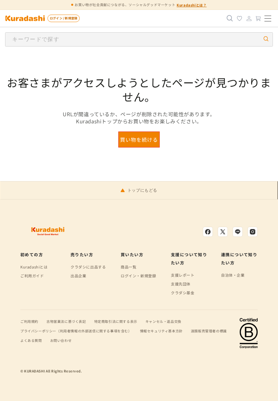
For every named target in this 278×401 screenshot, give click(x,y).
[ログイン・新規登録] (249, 18)
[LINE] (238, 232)
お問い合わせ (61, 340)
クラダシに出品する (88, 266)
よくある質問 (31, 340)
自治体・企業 (233, 275)
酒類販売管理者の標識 (209, 330)
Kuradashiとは (34, 266)
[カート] (258, 18)
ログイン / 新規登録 (63, 18)
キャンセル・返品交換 (163, 321)
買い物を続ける (139, 139)
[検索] (230, 18)
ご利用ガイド (32, 275)
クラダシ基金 (183, 292)
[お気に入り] (239, 18)
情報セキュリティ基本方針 (161, 330)
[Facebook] (208, 232)
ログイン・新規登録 (138, 275)
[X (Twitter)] (223, 232)
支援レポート (183, 275)
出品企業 (78, 275)
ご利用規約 (29, 321)
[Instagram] (252, 232)
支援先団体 (181, 283)
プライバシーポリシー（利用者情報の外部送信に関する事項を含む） (76, 330)
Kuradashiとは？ (191, 4)
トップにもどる (142, 190)
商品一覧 (128, 266)
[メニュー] (268, 18)
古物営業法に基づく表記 (66, 321)
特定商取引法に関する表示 (115, 321)
